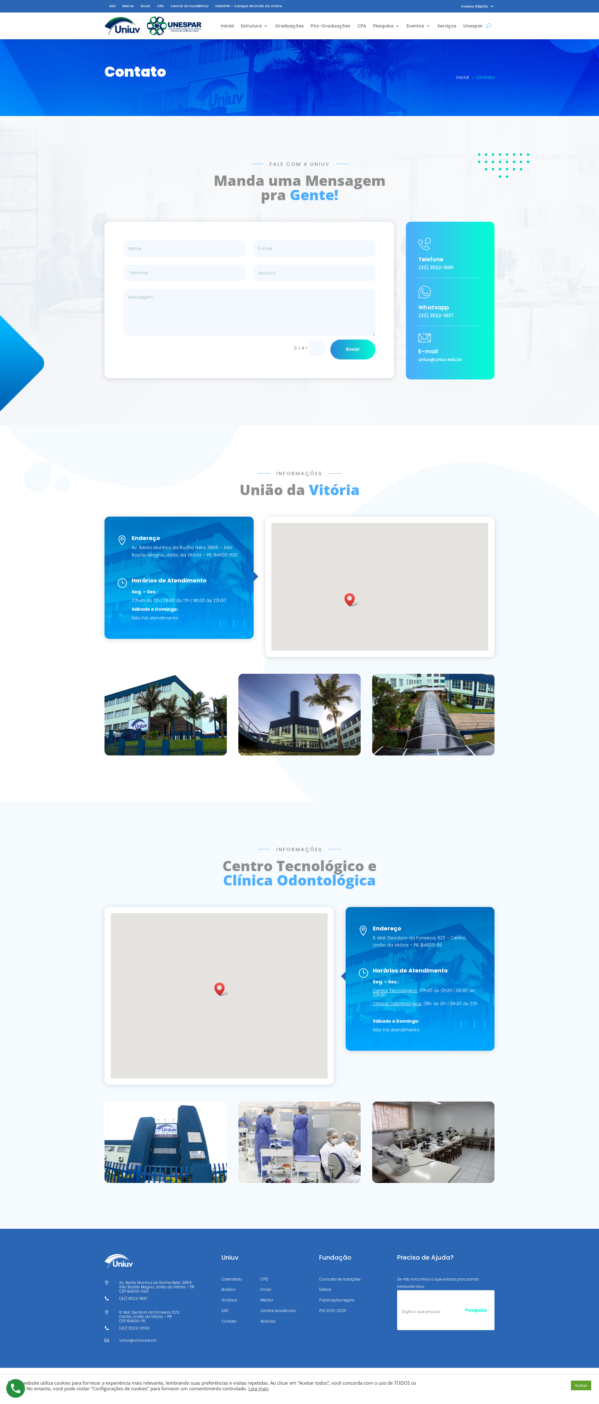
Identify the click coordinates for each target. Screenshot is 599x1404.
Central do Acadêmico (189, 6)
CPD (160, 6)
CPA (361, 26)
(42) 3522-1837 (436, 315)
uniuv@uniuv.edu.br (440, 359)
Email (145, 6)
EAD (112, 6)
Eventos (415, 26)
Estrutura (251, 26)
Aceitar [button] (581, 1385)
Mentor (128, 6)
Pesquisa (383, 26)
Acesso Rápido (474, 6)
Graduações (289, 26)
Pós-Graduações (330, 26)
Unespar (473, 26)
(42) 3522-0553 (134, 1328)
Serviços (446, 26)
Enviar (353, 349)
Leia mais (258, 1388)
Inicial (227, 26)
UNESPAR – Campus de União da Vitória (248, 6)
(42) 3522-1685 (436, 267)
